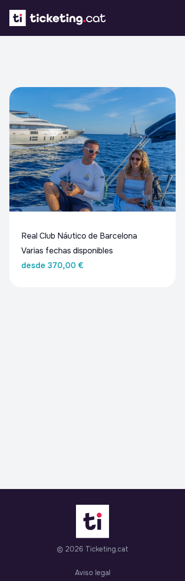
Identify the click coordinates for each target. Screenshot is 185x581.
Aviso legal (93, 572)
